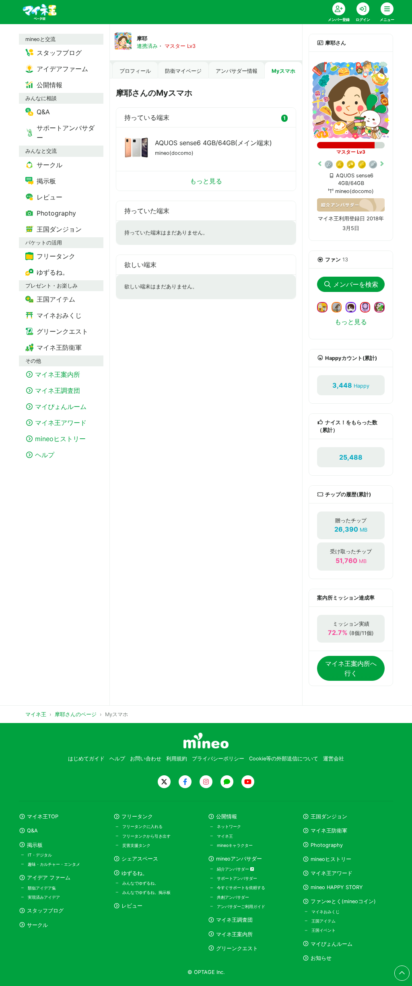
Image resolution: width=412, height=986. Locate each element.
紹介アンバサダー (233, 869)
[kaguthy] (368, 306)
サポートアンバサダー (237, 878)
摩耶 (142, 38)
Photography (327, 845)
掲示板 (35, 845)
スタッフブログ (45, 911)
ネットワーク (229, 826)
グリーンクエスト (237, 948)
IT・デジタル (40, 854)
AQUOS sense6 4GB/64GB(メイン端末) (213, 143)
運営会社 (333, 759)
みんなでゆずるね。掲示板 (146, 892)
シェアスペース (140, 859)
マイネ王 (225, 836)
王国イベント (323, 930)
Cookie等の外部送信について (283, 759)
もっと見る (206, 181)
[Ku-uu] (340, 306)
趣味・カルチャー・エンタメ (54, 864)
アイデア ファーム (48, 878)
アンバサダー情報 (237, 71)
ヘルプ (117, 759)
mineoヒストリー (331, 859)
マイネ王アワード (331, 873)
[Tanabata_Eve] (354, 306)
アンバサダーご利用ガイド (241, 906)
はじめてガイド (86, 759)
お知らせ (321, 958)
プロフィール (135, 71)
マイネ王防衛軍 (329, 831)
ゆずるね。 (135, 873)
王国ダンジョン (329, 816)
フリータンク (137, 816)
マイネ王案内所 (234, 934)
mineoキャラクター (235, 845)
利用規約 (176, 759)
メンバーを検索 (355, 284)
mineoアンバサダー (239, 859)
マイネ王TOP (42, 816)
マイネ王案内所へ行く (351, 668)
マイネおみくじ (325, 911)
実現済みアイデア (44, 897)
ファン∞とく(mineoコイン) (343, 901)
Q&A (32, 831)
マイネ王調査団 (234, 920)
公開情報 (226, 816)
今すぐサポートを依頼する (241, 887)
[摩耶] (351, 100)
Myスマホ (283, 71)
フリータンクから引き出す (146, 836)
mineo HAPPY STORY (337, 887)
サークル (37, 925)
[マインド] (325, 306)
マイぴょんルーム (331, 944)
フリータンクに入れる (142, 826)
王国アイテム (323, 920)
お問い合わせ (145, 759)
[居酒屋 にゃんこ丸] (382, 306)
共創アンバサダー (233, 897)
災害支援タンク (136, 845)
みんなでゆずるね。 (140, 883)
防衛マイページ (183, 71)
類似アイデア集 (42, 887)
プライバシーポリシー (218, 759)
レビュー (132, 906)
